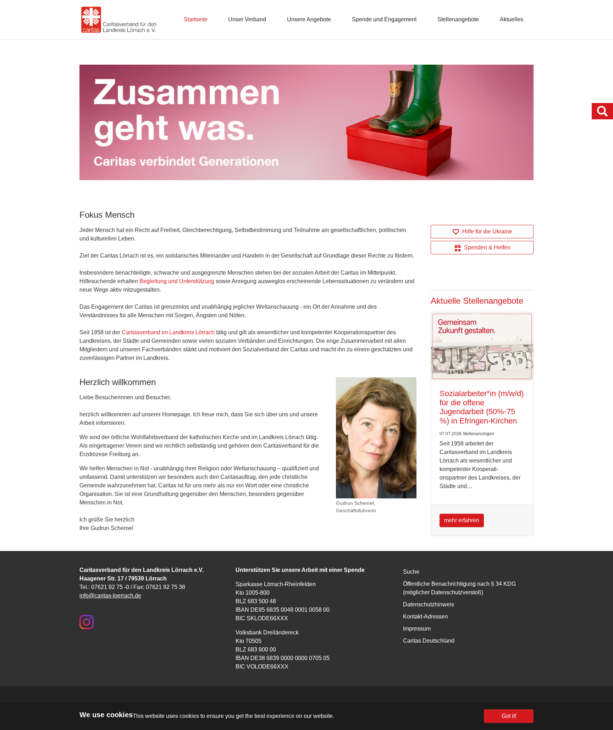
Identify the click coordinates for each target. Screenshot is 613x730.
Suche (411, 572)
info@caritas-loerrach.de (110, 596)
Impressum (417, 629)
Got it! (509, 716)
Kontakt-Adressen (425, 616)
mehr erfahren (461, 520)
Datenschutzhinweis (428, 604)
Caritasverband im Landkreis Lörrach (168, 332)
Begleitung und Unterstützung (176, 281)
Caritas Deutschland (428, 641)
